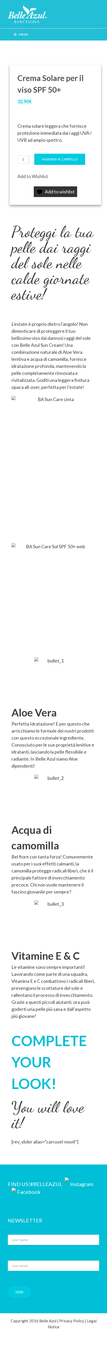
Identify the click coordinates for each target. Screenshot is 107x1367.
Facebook (29, 1192)
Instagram (81, 1184)
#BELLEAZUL (46, 1184)
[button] (32, 176)
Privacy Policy (71, 1320)
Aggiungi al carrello (60, 159)
